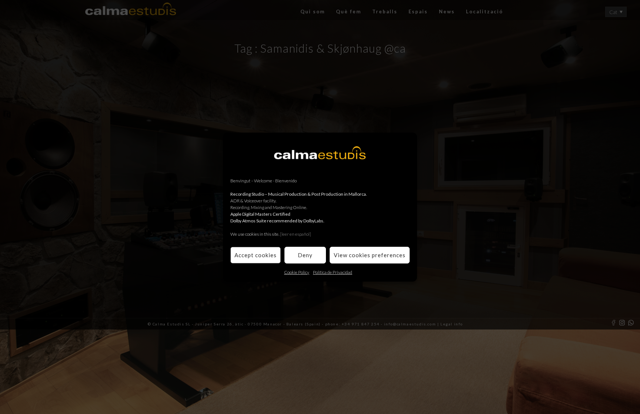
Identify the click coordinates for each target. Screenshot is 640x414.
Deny (305, 255)
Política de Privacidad (332, 272)
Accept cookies (255, 255)
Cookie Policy (296, 272)
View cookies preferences (370, 255)
